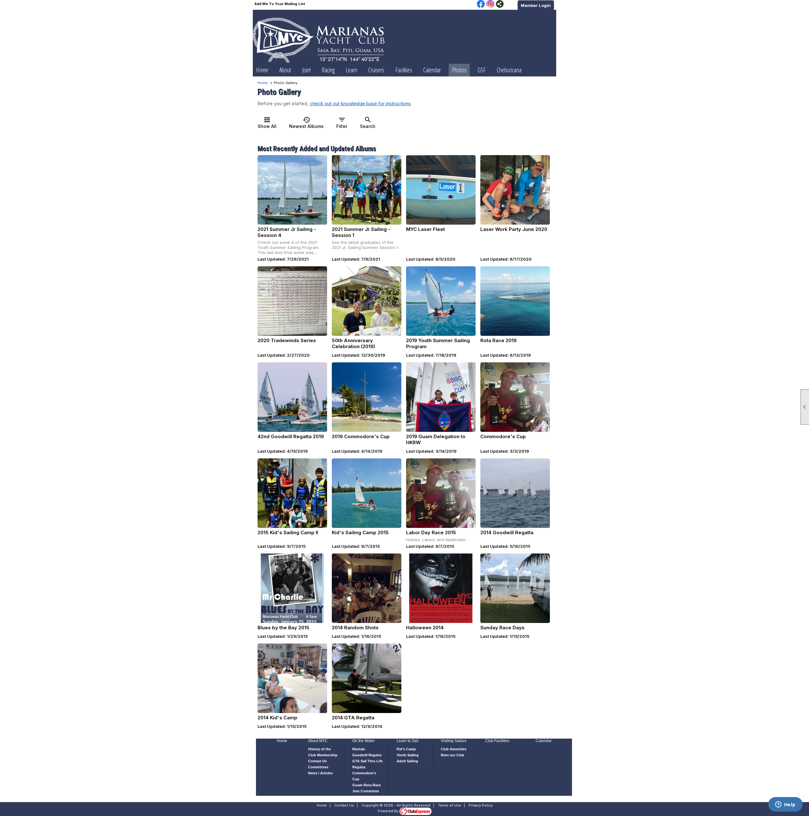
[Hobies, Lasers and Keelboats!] (441, 493)
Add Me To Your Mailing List (279, 4)
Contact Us (317, 761)
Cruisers (376, 70)
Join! (306, 70)
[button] (285, 70)
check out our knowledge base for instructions (360, 103)
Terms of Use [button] (449, 805)
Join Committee (365, 791)
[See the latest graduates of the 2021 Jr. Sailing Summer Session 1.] (366, 190)
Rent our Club (452, 755)
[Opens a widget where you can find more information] (785, 805)
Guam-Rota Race (366, 785)
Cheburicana (509, 70)
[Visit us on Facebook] (481, 4)
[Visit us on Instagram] (490, 4)
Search (367, 122)
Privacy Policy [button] (481, 805)
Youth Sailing (408, 755)
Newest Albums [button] (306, 122)
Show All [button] (267, 122)
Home (262, 70)
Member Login (536, 5)
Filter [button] (341, 122)
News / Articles (320, 773)
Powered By (388, 811)
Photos (459, 70)
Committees (318, 767)
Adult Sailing (407, 761)
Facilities (403, 70)
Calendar (432, 70)
